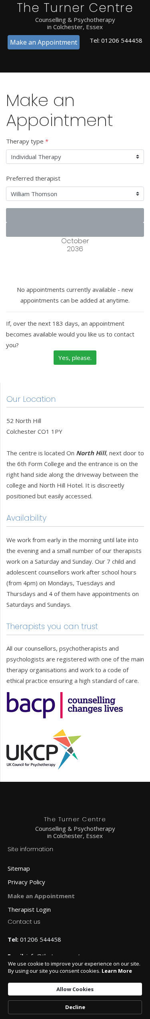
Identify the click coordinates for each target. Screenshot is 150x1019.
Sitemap (19, 868)
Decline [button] (75, 1007)
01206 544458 (121, 40)
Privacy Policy (26, 882)
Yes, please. (75, 358)
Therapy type (27, 141)
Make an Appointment (43, 42)
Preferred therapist (33, 178)
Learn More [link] (117, 970)
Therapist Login (29, 909)
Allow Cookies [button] (75, 989)
